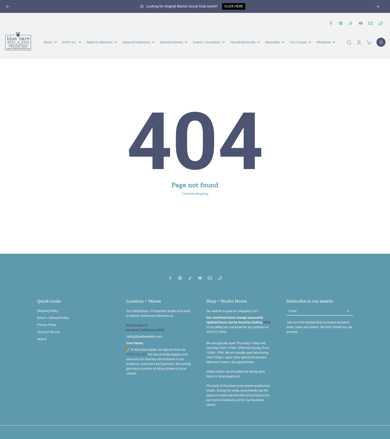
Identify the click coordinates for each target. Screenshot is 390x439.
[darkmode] (380, 42)
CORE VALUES (136, 354)
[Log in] (359, 42)
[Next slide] (377, 6)
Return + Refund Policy (53, 318)
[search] (349, 42)
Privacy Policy (46, 325)
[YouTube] (361, 23)
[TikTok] (351, 23)
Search (42, 339)
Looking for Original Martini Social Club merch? (182, 6)
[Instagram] (341, 23)
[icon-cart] (369, 42)
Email (292, 311)
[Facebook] (331, 23)
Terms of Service (48, 332)
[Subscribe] (347, 311)
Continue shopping (195, 193)
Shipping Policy (47, 311)
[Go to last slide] (8, 6)
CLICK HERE (233, 6)
